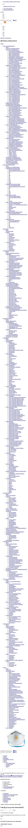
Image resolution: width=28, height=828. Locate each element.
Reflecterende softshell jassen (15, 436)
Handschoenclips (12, 489)
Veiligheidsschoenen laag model (13, 168)
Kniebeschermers (12, 207)
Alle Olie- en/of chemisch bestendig (16, 78)
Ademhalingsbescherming (8, 250)
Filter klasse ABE (12, 294)
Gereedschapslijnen (13, 653)
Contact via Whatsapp (17, 776)
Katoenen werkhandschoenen (12, 132)
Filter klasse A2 (12, 296)
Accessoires (8, 161)
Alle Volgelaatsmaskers (14, 271)
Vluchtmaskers (9, 306)
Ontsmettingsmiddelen (13, 527)
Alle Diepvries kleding (13, 466)
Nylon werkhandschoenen (11, 162)
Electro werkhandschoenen (12, 147)
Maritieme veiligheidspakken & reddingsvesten (16, 471)
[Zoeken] (16, 20)
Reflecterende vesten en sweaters (16, 428)
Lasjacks (10, 462)
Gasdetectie (8, 511)
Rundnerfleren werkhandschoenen (16, 57)
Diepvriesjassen (12, 468)
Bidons (10, 539)
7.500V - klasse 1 (12, 153)
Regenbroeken (12, 347)
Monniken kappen (13, 460)
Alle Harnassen (12, 636)
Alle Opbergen (12, 499)
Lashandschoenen (10, 138)
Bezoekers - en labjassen (14, 239)
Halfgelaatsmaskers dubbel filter (15, 265)
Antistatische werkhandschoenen (13, 157)
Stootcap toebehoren (13, 334)
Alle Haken (11, 656)
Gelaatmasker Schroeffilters (12, 283)
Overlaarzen (11, 238)
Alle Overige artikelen (10, 495)
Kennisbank (5, 793)
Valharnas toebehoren (13, 638)
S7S (9, 181)
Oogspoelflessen (12, 523)
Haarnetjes (11, 246)
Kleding (7, 232)
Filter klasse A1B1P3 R (14, 301)
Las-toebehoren (12, 611)
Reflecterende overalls (13, 433)
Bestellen (10, 824)
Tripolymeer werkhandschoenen (15, 84)
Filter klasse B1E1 (13, 304)
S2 (9, 174)
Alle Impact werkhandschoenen (15, 127)
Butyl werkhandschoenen (14, 86)
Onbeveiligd (11, 227)
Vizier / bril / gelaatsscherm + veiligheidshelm (15, 619)
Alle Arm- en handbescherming (12, 48)
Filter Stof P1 (11, 289)
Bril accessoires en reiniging (12, 602)
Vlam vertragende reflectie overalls (16, 398)
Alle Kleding (11, 235)
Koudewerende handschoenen (15, 110)
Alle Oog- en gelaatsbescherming (13, 581)
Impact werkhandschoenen (11, 124)
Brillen (7, 582)
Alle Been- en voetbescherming (13, 167)
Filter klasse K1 (12, 302)
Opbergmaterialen (12, 665)
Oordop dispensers (13, 553)
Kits (9, 281)
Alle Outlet (8, 669)
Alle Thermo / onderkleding (15, 388)
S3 (9, 173)
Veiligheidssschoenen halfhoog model (14, 212)
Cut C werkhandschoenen (14, 98)
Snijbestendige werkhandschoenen (13, 92)
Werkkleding (6, 338)
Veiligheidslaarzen (10, 219)
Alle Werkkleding (10, 340)
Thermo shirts (12, 390)
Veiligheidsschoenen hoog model (13, 184)
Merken (5, 757)
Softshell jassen (12, 370)
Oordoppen (8, 545)
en (3, 18)
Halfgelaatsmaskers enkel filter (15, 266)
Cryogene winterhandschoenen (15, 115)
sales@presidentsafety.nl (8, 9)
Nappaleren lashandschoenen (15, 144)
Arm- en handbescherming (9, 46)
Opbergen (8, 496)
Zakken (10, 491)
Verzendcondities (7, 798)
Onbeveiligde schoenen (11, 195)
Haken (7, 654)
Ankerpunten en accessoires (12, 639)
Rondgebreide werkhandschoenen (16, 136)
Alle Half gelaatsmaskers (14, 264)
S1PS (10, 183)
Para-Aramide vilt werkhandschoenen (17, 75)
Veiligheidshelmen (10, 322)
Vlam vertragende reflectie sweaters (16, 399)
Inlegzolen (11, 208)
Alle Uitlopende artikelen (14, 673)
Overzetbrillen (12, 587)
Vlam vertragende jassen (14, 410)
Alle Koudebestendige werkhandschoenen (18, 107)
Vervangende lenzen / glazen (15, 590)
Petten (10, 484)
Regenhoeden (12, 351)
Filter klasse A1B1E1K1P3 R (15, 298)
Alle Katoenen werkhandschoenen (16, 134)
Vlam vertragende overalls (14, 413)
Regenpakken (12, 345)
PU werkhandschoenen (14, 61)
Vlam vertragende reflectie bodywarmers (17, 405)
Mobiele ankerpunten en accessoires (16, 644)
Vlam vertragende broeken (14, 411)
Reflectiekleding (9, 421)
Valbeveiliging (6, 623)
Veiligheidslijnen (9, 646)
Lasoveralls (11, 456)
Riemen (10, 483)
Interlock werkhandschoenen (15, 135)
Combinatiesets (9, 615)
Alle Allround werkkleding (14, 367)
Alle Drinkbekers (12, 536)
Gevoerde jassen (12, 358)
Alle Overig (11, 663)
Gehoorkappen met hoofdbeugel (16, 560)
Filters (10, 313)
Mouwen (11, 247)
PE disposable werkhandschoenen (16, 123)
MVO (7, 766)
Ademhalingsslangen (13, 315)
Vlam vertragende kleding (11, 407)
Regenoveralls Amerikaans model (16, 350)
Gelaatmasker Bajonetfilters (12, 285)
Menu (7, 47)
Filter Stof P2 (11, 290)
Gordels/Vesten (12, 311)
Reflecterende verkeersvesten (15, 425)
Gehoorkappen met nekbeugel (15, 565)
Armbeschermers (9, 159)
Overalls (10, 236)
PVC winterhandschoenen (14, 111)
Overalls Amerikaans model (15, 379)
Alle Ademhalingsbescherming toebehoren (18, 310)
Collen (10, 490)
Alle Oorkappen (12, 573)
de (3, 14)
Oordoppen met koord (13, 551)
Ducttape (11, 507)
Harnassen (8, 633)
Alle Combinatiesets (13, 617)
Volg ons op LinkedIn (6, 776)
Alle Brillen (11, 585)
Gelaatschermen (9, 592)
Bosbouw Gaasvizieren (14, 598)
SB (9, 178)
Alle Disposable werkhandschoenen (16, 118)
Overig (10, 312)
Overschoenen (12, 210)
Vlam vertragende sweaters (14, 418)
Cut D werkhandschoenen (14, 99)
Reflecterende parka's (13, 434)
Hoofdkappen (12, 282)
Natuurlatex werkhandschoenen (15, 60)
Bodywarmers (12, 381)
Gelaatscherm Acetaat (13, 597)
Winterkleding (9, 353)
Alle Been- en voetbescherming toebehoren (18, 204)
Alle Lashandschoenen (13, 140)
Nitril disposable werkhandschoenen (16, 120)
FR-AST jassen (12, 451)
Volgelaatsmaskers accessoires (15, 275)
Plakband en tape (9, 502)
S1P (9, 172)
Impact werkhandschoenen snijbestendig (17, 129)
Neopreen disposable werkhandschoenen (17, 122)
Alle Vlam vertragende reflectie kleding (17, 397)
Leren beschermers (13, 156)
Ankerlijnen (11, 651)
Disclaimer (5, 797)
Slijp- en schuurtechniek (11, 508)
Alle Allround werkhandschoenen (16, 52)
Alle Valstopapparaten (13, 629)
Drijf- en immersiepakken (14, 476)
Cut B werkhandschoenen (14, 97)
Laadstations (11, 317)
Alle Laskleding (12, 455)
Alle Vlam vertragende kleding (15, 409)
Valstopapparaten (9, 627)
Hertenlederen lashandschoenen (15, 146)
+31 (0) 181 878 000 (7, 8)
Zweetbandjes (9, 533)
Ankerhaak (11, 659)
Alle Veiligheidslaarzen (14, 221)
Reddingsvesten (12, 477)
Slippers (10, 201)
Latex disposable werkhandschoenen (16, 121)
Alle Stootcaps (12, 332)
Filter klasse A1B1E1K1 (14, 305)
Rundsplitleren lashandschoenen (15, 143)
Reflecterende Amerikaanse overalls (16, 427)
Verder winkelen (4, 824)
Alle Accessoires (12, 244)
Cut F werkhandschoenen (14, 101)
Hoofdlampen (9, 540)
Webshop (5, 755)
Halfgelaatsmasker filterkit (14, 267)
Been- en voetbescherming (9, 164)
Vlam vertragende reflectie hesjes (16, 404)
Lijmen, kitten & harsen (11, 529)
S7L (10, 179)
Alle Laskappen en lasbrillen (15, 610)
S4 (9, 225)
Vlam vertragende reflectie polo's (16, 403)
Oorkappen (8, 570)
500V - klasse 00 (12, 151)
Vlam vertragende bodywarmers (15, 419)
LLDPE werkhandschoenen (15, 90)
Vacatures (8, 765)
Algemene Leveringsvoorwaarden (10, 794)
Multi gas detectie (12, 516)
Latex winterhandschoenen (14, 109)
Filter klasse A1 (12, 293)
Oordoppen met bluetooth (14, 554)
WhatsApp (5, 800)
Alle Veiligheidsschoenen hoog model (17, 186)
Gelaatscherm (12, 249)
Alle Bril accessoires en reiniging (16, 604)
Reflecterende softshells (14, 437)
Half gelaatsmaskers (10, 261)
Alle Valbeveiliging (10, 626)
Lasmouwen (11, 461)
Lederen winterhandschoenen (15, 112)
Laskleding (8, 453)
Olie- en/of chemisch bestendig (12, 76)
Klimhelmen (9, 335)
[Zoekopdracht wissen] (13, 20)
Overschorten (11, 241)
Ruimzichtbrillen (12, 591)
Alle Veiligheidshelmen (14, 324)
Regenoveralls (12, 348)
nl (3, 16)
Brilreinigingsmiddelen (13, 606)
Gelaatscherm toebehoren (14, 600)
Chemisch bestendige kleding (12, 438)
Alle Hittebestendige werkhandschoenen (17, 67)
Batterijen (11, 316)
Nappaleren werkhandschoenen (15, 63)
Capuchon (11, 248)
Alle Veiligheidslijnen (13, 649)
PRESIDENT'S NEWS (8, 759)
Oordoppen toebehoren (14, 552)
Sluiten (2, 43)
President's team (9, 764)
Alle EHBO (11, 520)
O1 (9, 199)
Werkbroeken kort (12, 373)
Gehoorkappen (9, 556)
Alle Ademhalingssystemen (14, 278)
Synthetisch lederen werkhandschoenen (17, 59)
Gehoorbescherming (7, 541)
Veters (10, 209)
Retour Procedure (7, 799)
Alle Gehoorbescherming (11, 543)
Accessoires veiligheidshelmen (15, 325)
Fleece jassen (11, 368)
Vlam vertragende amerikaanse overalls (17, 420)
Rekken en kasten (12, 501)
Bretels (10, 487)
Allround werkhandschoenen (12, 49)
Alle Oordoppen (12, 547)
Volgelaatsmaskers (10, 269)
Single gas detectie (13, 514)
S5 (9, 224)
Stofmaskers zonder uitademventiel (16, 258)
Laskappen (11, 614)
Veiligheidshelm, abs (13, 327)
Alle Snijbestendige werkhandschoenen (17, 94)
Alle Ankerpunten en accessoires (16, 642)
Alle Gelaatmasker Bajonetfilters (16, 288)
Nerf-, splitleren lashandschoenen (16, 141)
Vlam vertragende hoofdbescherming (17, 415)
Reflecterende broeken (13, 426)
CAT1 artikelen (9, 728)
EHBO (7, 518)
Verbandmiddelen (12, 524)
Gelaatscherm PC (12, 596)
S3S (9, 175)
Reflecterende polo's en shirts (15, 432)
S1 (9, 176)
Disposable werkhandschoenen (12, 116)
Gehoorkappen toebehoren (14, 562)
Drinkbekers (8, 534)
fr (3, 15)
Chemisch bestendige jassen (15, 444)
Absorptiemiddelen (10, 531)
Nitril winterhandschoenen (14, 113)
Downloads (5, 758)
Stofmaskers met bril (13, 260)
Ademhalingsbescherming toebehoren (14, 307)
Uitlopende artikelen (10, 671)
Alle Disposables (9, 231)
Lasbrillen (11, 613)
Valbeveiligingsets (10, 660)
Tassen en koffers (12, 500)
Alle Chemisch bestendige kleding (16, 441)
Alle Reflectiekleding (13, 424)
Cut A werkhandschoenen (14, 95)
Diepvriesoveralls (12, 470)
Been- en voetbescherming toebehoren (14, 202)
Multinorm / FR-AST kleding (12, 445)
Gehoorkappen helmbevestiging (15, 559)
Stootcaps (8, 329)
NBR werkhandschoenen (14, 54)
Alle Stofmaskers (12, 256)
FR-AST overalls (12, 450)
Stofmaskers (8, 254)
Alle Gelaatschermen (13, 594)
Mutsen (10, 482)
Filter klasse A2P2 (13, 299)
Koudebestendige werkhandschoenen (14, 105)
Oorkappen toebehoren (14, 575)
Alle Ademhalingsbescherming (12, 253)
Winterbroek (11, 362)
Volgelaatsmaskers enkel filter (15, 272)
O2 (9, 198)
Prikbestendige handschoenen (12, 103)
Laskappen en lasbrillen (11, 608)
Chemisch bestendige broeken (15, 443)
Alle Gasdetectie (12, 513)
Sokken (10, 206)
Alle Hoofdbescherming (11, 321)
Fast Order (5, 801)
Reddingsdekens (12, 522)
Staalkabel (11, 631)
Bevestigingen (12, 643)
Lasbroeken (11, 459)
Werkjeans (11, 376)
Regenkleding (9, 341)
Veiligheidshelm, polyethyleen (15, 328)
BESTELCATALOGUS (6, 38)
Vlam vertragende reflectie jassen (16, 401)
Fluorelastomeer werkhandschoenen (16, 87)
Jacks (10, 357)
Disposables (5, 229)
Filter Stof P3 (11, 292)
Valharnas (11, 637)
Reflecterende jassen (13, 430)
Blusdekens (11, 525)
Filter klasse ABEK (13, 300)
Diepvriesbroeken (12, 467)
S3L (10, 180)
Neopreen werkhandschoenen (15, 73)
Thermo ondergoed (13, 392)
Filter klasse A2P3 (13, 295)
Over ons (5, 762)
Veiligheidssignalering (10, 528)
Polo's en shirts (12, 374)
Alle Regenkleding (13, 344)
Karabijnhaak (11, 657)
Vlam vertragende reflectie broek (16, 402)
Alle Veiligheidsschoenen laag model (17, 170)
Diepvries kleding (10, 464)
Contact (5, 760)
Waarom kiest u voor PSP (8, 795)
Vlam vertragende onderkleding (15, 416)
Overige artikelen (7, 493)
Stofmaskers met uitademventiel (15, 259)
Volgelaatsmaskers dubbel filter (15, 273)
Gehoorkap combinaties (14, 567)
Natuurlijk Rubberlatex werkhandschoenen (18, 88)
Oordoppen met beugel (14, 550)
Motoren (10, 279)
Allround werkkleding (10, 364)
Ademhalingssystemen (11, 276)
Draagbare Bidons (13, 537)
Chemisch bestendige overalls (15, 442)
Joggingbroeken (12, 385)
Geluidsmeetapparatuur (11, 569)
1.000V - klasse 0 (12, 152)
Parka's (10, 361)
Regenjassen (11, 346)
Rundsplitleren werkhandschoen (15, 58)
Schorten (11, 384)
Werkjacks (11, 369)
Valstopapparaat (12, 632)
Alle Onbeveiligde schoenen (15, 197)
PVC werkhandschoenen (14, 64)
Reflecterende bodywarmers (15, 431)
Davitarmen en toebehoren (14, 645)
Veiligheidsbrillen (12, 586)
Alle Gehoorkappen (13, 558)
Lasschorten (11, 457)
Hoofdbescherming (7, 318)
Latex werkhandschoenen (14, 53)
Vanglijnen (11, 650)
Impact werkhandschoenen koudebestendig (18, 130)
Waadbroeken (12, 352)
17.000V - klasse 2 (13, 155)
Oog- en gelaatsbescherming (9, 579)
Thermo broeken (12, 391)
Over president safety (10, 763)
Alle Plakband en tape (13, 505)
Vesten (10, 382)
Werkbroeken (11, 371)
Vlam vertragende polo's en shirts (16, 414)
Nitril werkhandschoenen (14, 55)
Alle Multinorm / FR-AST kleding (16, 448)
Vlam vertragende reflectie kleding (13, 394)
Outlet (4, 667)
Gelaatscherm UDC (13, 599)
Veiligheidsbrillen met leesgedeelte (16, 588)
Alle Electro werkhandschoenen (15, 150)
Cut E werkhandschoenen (14, 100)
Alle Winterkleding (13, 356)
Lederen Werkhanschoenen (14, 72)
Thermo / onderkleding (11, 386)
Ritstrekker (11, 488)
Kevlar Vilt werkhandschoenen (15, 71)
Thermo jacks (12, 393)
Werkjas (10, 380)
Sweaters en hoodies (13, 375)
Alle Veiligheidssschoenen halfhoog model (18, 214)
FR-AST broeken (12, 449)
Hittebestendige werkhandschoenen (13, 65)
